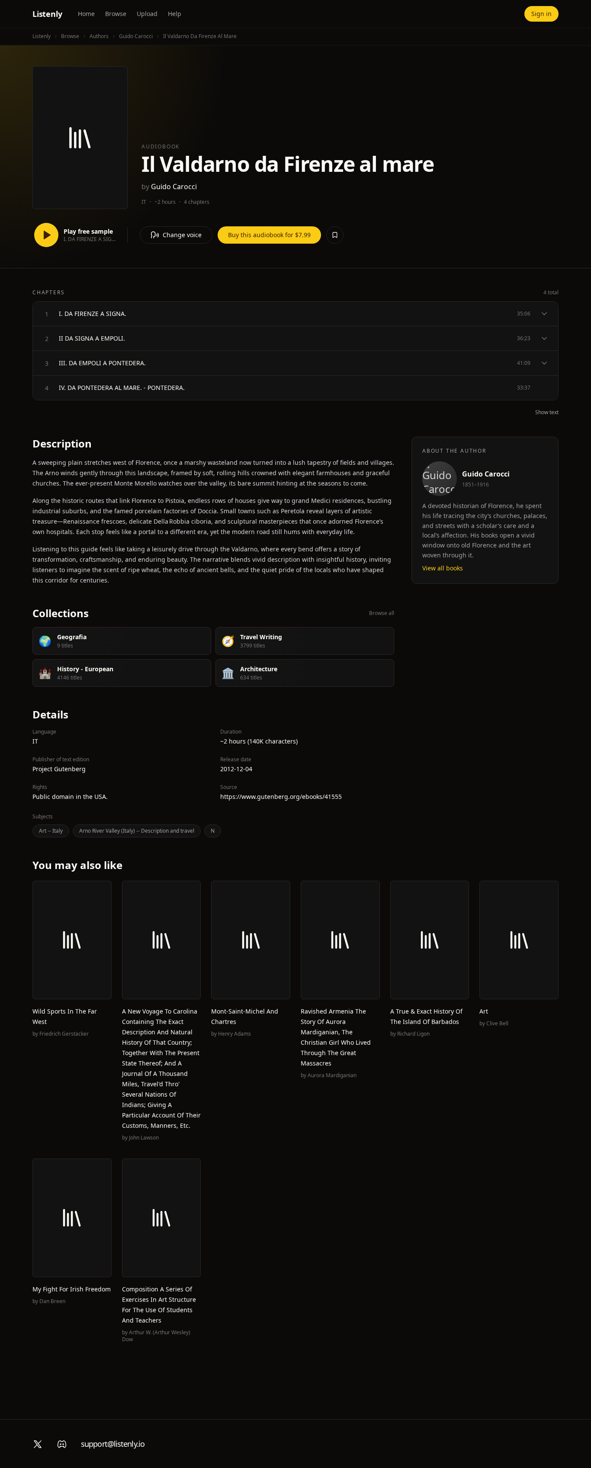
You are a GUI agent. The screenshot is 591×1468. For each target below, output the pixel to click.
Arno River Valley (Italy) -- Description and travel (136, 830)
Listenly (47, 14)
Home (86, 14)
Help (174, 14)
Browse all (381, 613)
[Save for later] (335, 235)
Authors (99, 36)
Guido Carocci (136, 36)
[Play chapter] (47, 314)
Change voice (182, 235)
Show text (547, 412)
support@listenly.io (113, 1444)
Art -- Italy (51, 830)
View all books (442, 568)
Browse (115, 14)
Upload (147, 14)
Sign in (541, 14)
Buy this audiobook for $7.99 (269, 235)
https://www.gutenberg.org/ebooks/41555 (281, 796)
